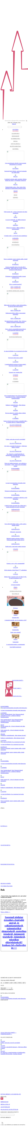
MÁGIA (15, 141)
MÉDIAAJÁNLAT (5, 1104)
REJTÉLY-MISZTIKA (15, 146)
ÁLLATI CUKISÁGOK (15, 425)
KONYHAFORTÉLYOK (15, 337)
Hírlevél (14, 124)
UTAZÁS (15, 549)
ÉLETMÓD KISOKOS (15, 647)
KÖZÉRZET (15, 242)
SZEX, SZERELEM (15, 287)
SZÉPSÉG (15, 197)
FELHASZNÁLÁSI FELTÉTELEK (9, 1109)
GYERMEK (15, 381)
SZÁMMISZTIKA (15, 138)
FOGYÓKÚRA (15, 244)
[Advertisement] (14, 661)
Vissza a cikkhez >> (5, 912)
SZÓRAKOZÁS (15, 509)
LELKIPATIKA (15, 133)
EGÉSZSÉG (15, 238)
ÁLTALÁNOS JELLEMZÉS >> (8, 1032)
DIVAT (15, 195)
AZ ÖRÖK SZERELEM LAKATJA (15, 290)
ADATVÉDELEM (5, 1107)
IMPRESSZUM (4, 1101)
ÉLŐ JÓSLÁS (15, 593)
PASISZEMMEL (15, 468)
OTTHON (15, 375)
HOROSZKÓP (15, 136)
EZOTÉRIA (16, 129)
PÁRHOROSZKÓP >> (6, 1034)
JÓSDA (15, 587)
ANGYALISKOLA (15, 143)
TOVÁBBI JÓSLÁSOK (6, 886)
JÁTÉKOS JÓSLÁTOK (15, 591)
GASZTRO (15, 333)
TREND (15, 191)
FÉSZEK (15, 379)
